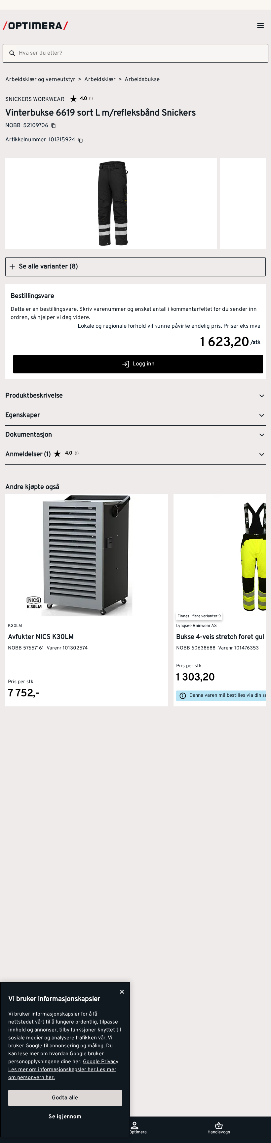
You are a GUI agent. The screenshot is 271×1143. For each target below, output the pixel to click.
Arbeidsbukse (142, 79)
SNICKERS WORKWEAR (34, 99)
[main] (65, 1060)
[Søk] (9, 53)
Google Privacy (100, 1062)
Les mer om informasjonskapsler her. (52, 1070)
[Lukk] (122, 991)
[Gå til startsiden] (35, 26)
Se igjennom (65, 1117)
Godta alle (65, 1098)
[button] (135, 266)
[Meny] (260, 25)
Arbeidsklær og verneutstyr (40, 79)
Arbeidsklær (100, 79)
